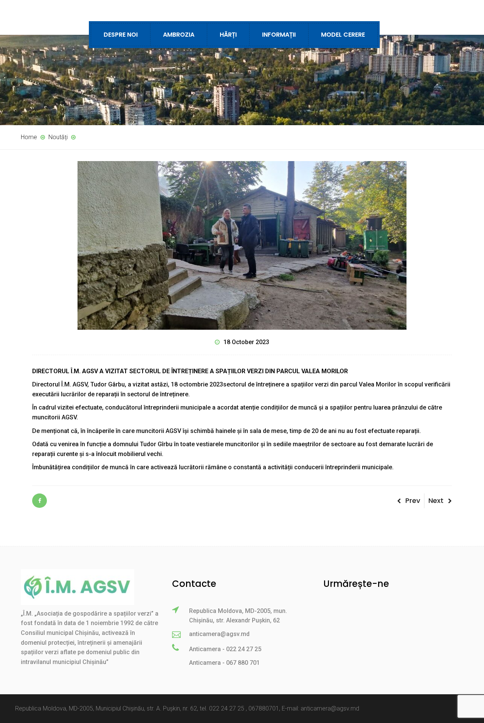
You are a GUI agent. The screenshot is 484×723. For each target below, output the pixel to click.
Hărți (228, 34)
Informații (279, 34)
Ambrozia (178, 34)
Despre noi (121, 34)
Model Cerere (343, 34)
